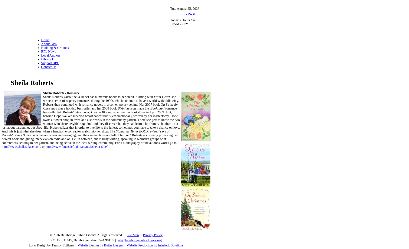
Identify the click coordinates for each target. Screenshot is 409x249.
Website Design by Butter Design (100, 245)
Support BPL (50, 63)
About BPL (49, 44)
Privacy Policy (153, 235)
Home (45, 40)
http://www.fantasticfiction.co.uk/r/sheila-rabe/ (77, 146)
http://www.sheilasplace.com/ (21, 146)
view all (191, 14)
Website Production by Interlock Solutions (155, 245)
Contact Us (48, 67)
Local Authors (50, 55)
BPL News (48, 51)
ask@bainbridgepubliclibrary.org (140, 240)
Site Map (133, 235)
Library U (48, 59)
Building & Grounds (55, 48)
